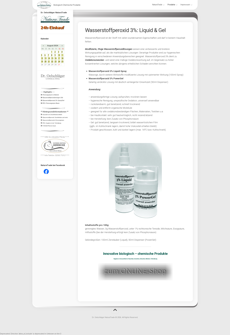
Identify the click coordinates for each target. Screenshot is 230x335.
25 (62, 61)
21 (49, 61)
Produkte (171, 4)
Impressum (185, 4)
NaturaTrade (157, 4)
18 (62, 58)
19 (42, 61)
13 (45, 58)
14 (49, 58)
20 (45, 61)
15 (52, 58)
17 (59, 58)
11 (62, 55)
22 (52, 61)
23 (56, 61)
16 (56, 58)
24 (59, 61)
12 (42, 58)
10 (59, 55)
